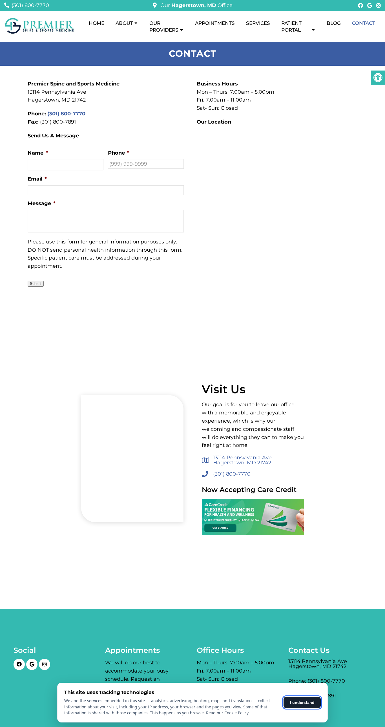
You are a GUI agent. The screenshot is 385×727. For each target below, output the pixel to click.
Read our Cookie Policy (227, 712)
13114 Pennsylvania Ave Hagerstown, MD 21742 (242, 460)
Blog (334, 23)
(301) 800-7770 (30, 5)
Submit (35, 284)
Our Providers (163, 26)
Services (258, 23)
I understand (302, 702)
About (124, 23)
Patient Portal (291, 26)
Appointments (215, 23)
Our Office (196, 5)
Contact (363, 23)
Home (96, 23)
